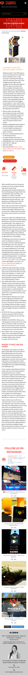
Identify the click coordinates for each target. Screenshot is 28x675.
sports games (9, 150)
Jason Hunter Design (20, 643)
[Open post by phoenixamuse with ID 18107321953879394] (14, 541)
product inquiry (10, 161)
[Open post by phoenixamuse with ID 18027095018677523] (14, 605)
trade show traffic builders (14, 148)
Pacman (4, 259)
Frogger (9, 259)
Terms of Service (14, 639)
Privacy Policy (10, 637)
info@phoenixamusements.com (15, 672)
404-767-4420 (15, 667)
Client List (22, 636)
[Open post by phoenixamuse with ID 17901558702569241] (14, 478)
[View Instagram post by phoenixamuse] (25, 488)
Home (3, 31)
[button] (22, 37)
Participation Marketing (12, 636)
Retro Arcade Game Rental (13, 31)
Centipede (17, 259)
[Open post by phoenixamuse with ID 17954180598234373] (14, 509)
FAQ (3, 636)
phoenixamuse (14, 467)
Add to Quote (8, 157)
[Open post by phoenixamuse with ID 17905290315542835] (14, 573)
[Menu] (25, 3)
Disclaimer (18, 637)
